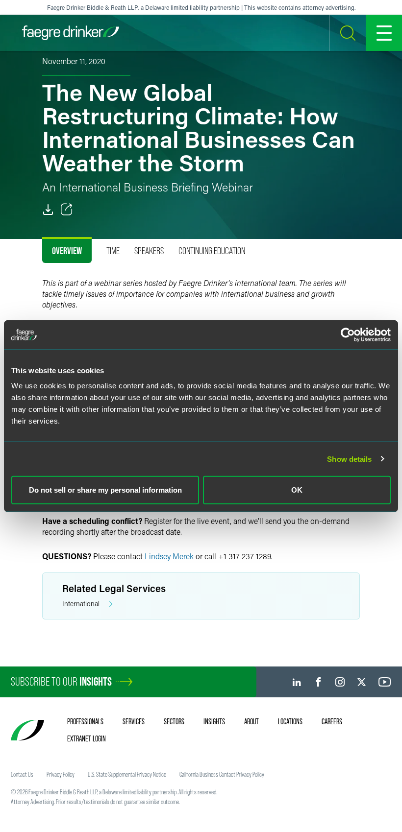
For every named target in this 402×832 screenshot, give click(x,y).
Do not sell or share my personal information (105, 490)
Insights (214, 721)
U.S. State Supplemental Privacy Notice (127, 774)
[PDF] (48, 209)
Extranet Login (86, 738)
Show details (349, 458)
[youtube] (384, 682)
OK (296, 490)
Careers (332, 721)
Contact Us (22, 774)
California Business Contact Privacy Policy (221, 774)
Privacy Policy (61, 774)
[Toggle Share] (66, 209)
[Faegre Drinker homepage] (70, 32)
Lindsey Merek (169, 556)
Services (134, 721)
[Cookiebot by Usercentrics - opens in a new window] (348, 334)
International (81, 603)
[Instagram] (340, 682)
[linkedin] (297, 682)
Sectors (174, 721)
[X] (361, 682)
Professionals (85, 721)
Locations (290, 721)
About (251, 721)
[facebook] (318, 682)
